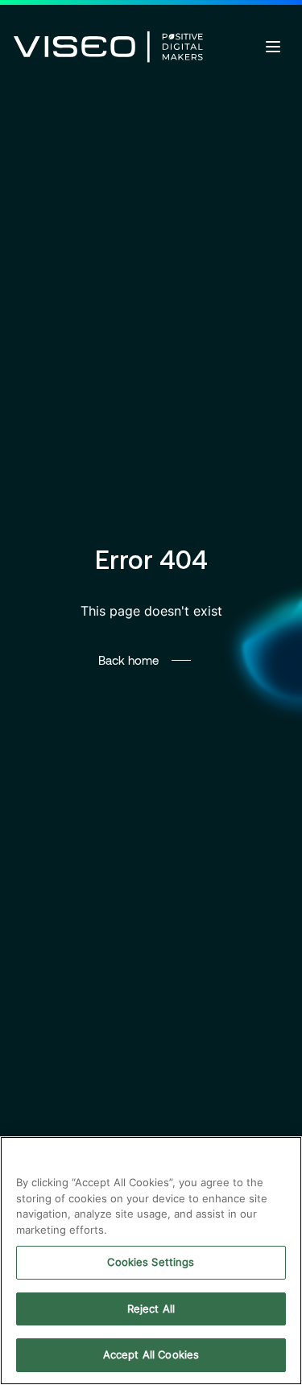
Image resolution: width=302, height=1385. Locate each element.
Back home (128, 660)
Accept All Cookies (151, 1354)
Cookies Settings (150, 1261)
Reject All (151, 1308)
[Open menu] (273, 47)
